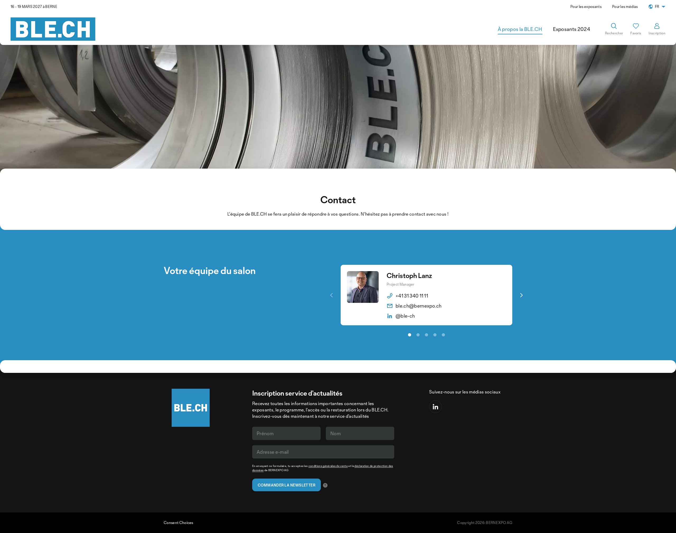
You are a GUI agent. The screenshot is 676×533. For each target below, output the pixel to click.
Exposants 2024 (571, 29)
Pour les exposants (586, 6)
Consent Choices (178, 522)
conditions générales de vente (328, 466)
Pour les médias (625, 6)
